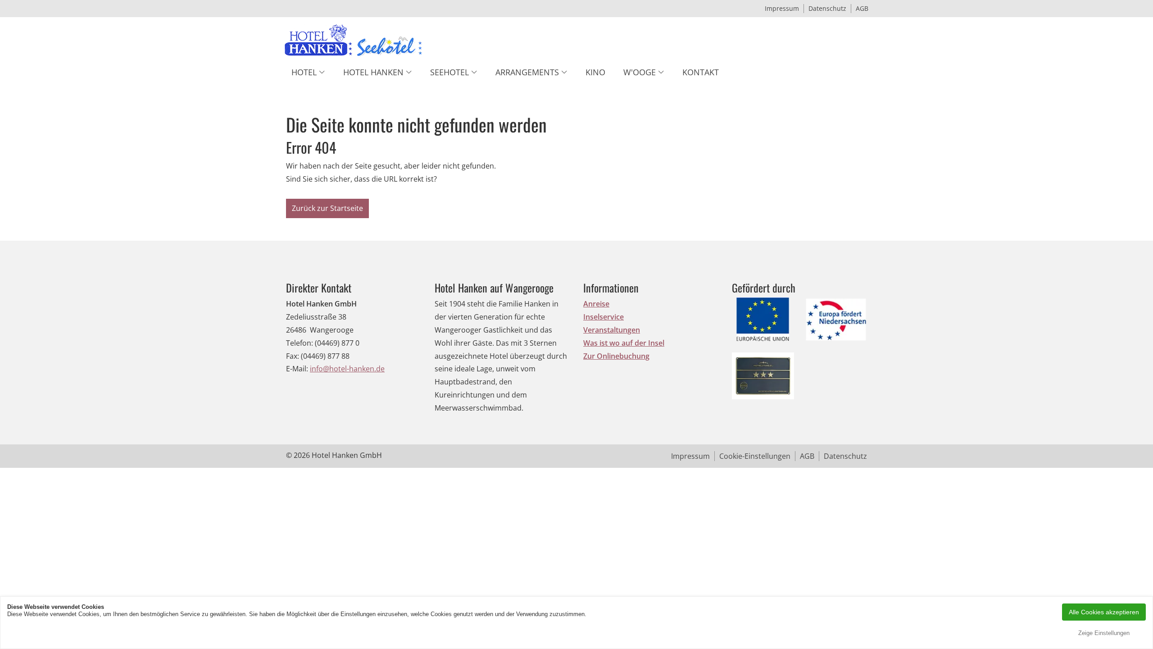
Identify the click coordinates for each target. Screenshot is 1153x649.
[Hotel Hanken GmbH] (353, 42)
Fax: (292, 356)
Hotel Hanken (373, 72)
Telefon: (299, 343)
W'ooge (639, 72)
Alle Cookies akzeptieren (1104, 612)
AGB (862, 8)
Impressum (782, 8)
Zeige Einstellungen (1104, 633)
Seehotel (449, 72)
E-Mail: (297, 369)
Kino (595, 72)
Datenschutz (827, 8)
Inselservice (603, 317)
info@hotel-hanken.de (347, 369)
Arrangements (527, 72)
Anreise (596, 304)
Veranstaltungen (611, 330)
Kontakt (700, 72)
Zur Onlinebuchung (616, 356)
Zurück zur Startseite (327, 208)
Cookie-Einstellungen (754, 456)
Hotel (304, 72)
